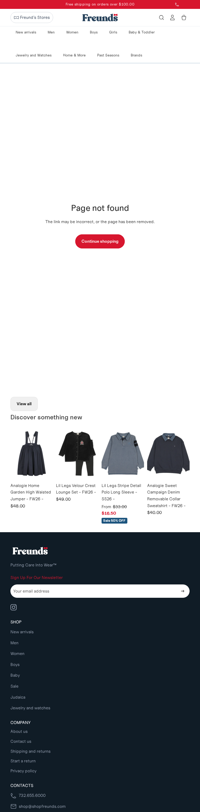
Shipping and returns (30, 751)
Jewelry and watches (30, 707)
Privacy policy (23, 770)
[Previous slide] (14, 453)
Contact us (20, 741)
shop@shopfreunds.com (42, 806)
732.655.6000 (32, 795)
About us (19, 731)
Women (17, 653)
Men (14, 642)
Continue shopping (100, 241)
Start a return (23, 760)
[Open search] (161, 17)
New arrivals (22, 631)
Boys (15, 664)
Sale (14, 686)
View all (24, 403)
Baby (15, 675)
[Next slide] (49, 453)
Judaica (17, 697)
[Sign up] (182, 591)
